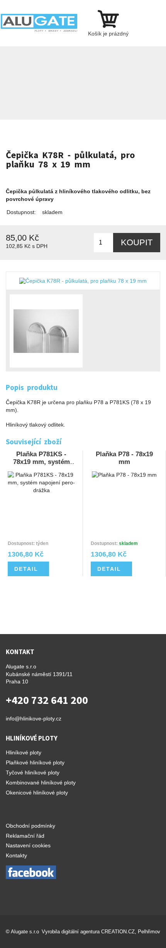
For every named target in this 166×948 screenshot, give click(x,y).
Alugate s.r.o (25, 932)
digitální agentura (80, 932)
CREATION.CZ (118, 932)
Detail (26, 569)
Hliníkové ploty (23, 752)
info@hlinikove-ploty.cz (33, 718)
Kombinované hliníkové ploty (41, 782)
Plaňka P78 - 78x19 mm (124, 493)
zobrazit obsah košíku (108, 23)
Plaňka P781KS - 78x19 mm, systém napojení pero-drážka (41, 493)
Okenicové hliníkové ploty (37, 792)
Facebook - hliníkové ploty (31, 872)
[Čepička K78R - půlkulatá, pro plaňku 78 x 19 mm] (83, 281)
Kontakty (16, 855)
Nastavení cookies (28, 845)
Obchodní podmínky (30, 826)
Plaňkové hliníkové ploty (35, 762)
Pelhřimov (149, 932)
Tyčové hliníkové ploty (32, 772)
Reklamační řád (25, 836)
